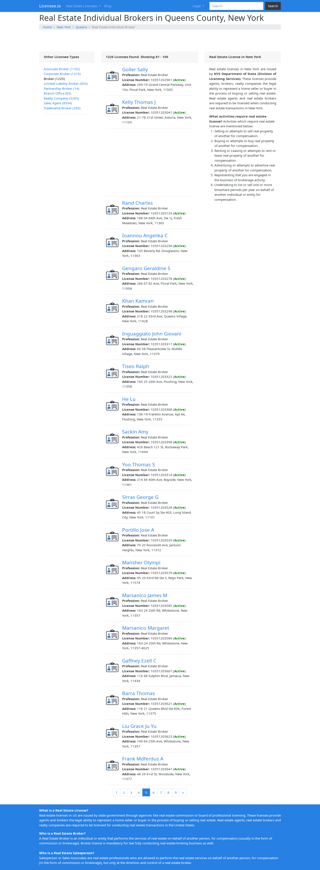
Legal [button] (197, 6)
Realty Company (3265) (61, 98)
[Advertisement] (160, 40)
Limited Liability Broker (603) (66, 83)
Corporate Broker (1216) (62, 73)
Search (273, 6)
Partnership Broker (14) (61, 88)
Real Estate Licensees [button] (82, 6)
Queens (81, 27)
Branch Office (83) (57, 93)
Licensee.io (50, 5)
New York (64, 27)
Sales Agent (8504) (58, 103)
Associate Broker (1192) (62, 69)
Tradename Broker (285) (62, 108)
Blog (107, 6)
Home (47, 27)
